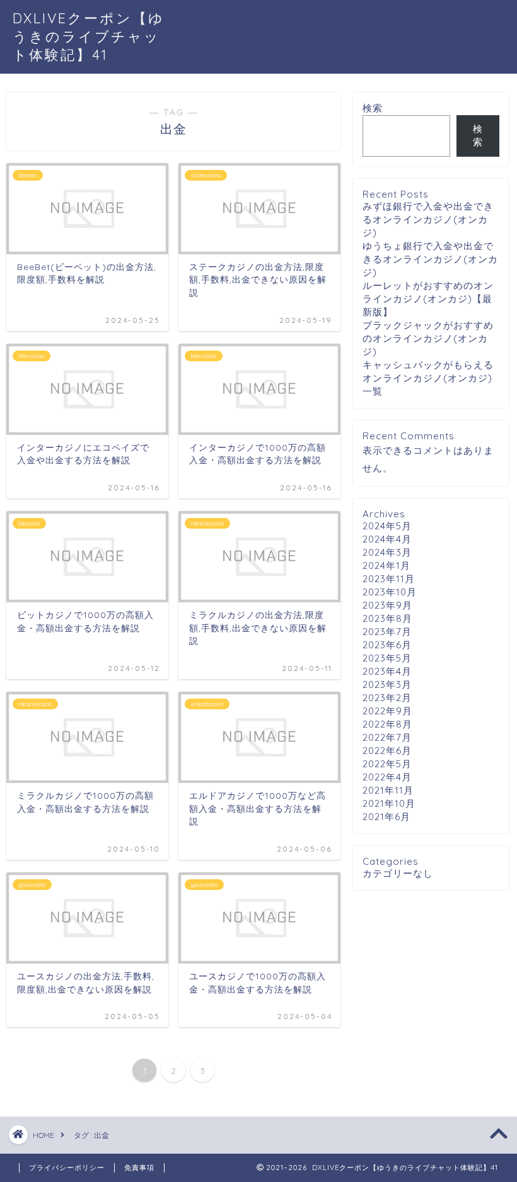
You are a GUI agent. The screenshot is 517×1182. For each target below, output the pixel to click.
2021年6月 (386, 817)
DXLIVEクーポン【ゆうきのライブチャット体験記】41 (89, 36)
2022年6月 (387, 751)
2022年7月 (387, 737)
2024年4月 (387, 539)
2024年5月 (387, 526)
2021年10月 (389, 803)
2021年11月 (388, 790)
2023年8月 (387, 618)
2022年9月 (387, 711)
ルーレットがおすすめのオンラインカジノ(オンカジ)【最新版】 (428, 298)
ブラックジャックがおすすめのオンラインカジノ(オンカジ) (428, 338)
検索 (373, 108)
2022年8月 (387, 724)
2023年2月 (387, 698)
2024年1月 (386, 565)
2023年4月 (387, 671)
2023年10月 (390, 592)
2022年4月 (387, 777)
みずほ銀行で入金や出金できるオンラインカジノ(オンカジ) (428, 219)
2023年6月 (387, 645)
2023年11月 (389, 579)
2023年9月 (387, 605)
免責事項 (139, 1167)
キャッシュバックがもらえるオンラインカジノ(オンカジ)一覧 (428, 378)
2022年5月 (387, 764)
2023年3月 (387, 684)
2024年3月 (387, 552)
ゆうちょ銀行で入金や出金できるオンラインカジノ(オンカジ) (430, 259)
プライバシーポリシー (67, 1167)
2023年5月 (387, 658)
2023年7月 (387, 632)
